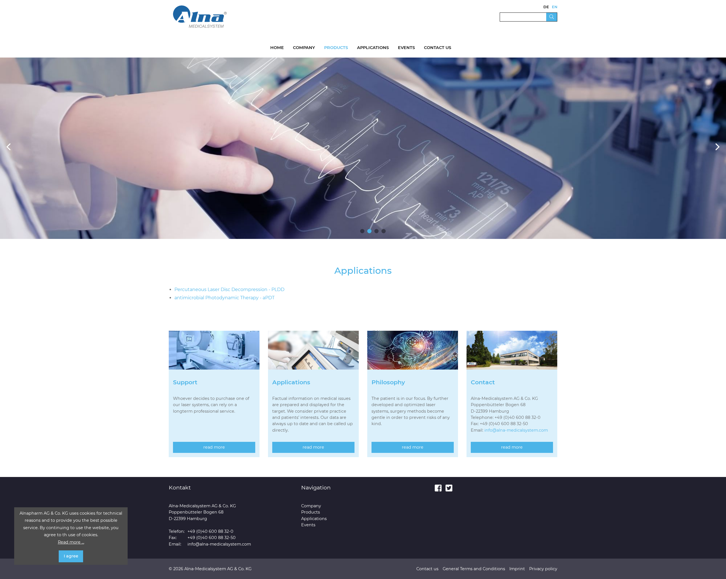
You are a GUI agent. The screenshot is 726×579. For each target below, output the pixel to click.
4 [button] (383, 231)
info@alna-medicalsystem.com (516, 430)
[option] (363, 148)
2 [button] (369, 231)
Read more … (71, 542)
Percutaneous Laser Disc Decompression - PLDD (229, 289)
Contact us (437, 47)
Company (304, 47)
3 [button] (376, 231)
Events (406, 47)
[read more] (214, 354)
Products (336, 47)
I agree (71, 556)
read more (214, 447)
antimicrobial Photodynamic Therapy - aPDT (224, 297)
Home (277, 47)
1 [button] (362, 231)
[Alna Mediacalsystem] (200, 16)
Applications (373, 47)
